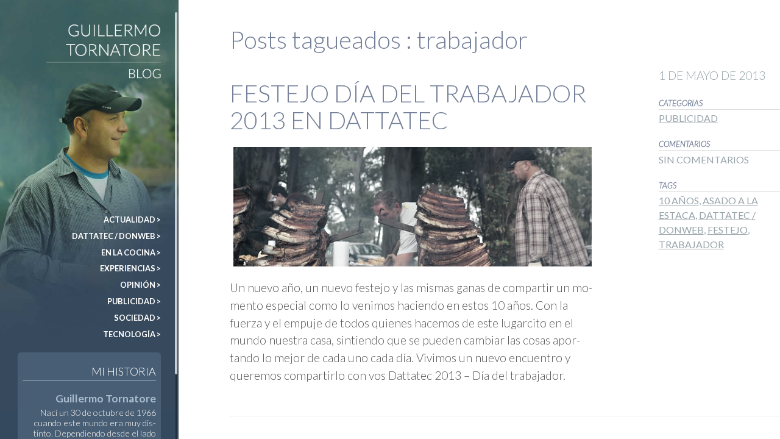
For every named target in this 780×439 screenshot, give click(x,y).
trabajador (691, 244)
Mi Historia (123, 371)
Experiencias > (130, 268)
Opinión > (140, 285)
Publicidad (688, 118)
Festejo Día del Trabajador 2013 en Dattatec (408, 107)
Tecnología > (132, 334)
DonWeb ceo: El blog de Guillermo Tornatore (37, 29)
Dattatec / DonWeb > (116, 236)
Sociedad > (137, 318)
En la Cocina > (131, 252)
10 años (679, 200)
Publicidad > (134, 301)
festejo (727, 229)
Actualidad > (132, 219)
